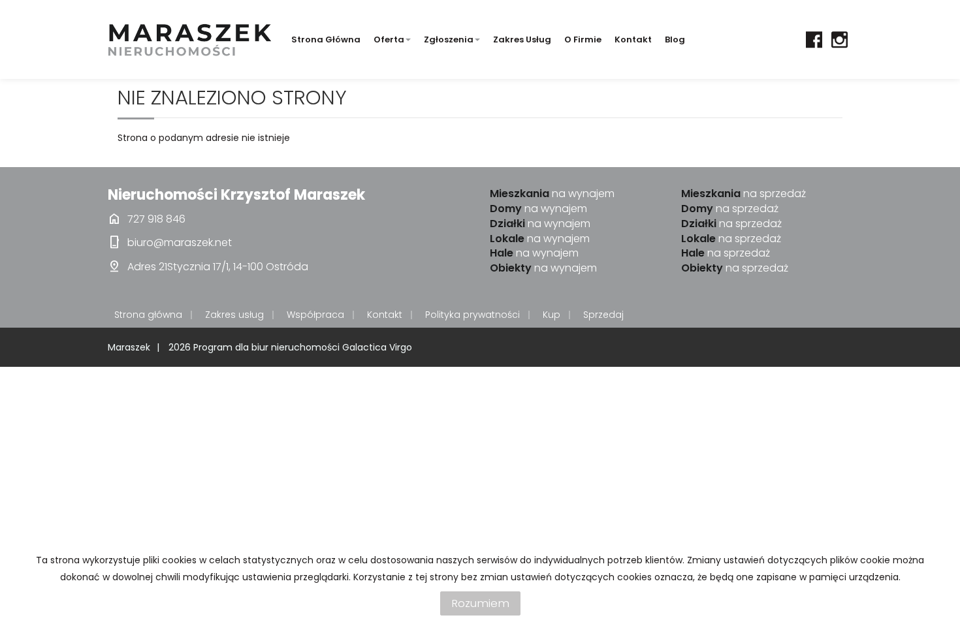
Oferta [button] (389, 39)
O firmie (582, 39)
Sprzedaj (603, 314)
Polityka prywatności (472, 314)
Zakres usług (522, 39)
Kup (551, 314)
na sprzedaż (743, 194)
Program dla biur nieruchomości (267, 347)
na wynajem (552, 194)
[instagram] (839, 39)
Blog (675, 39)
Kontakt (633, 39)
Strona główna (325, 39)
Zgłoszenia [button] (448, 39)
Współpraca (315, 314)
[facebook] (814, 39)
